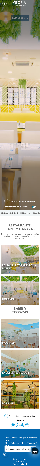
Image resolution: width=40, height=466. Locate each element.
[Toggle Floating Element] (5, 454)
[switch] (33, 207)
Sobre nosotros (20, 459)
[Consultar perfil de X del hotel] (17, 425)
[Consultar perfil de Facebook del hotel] (13, 425)
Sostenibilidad (20, 464)
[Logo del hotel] (20, 3)
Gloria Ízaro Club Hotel (9, 213)
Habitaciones (25, 213)
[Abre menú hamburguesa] (4, 4)
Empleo (20, 461)
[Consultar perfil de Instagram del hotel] (27, 425)
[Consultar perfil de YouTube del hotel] (22, 425)
